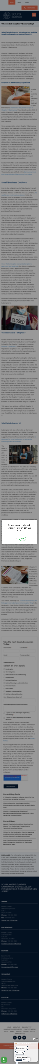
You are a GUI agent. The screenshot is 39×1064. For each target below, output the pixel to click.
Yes (22, 538)
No (16, 538)
